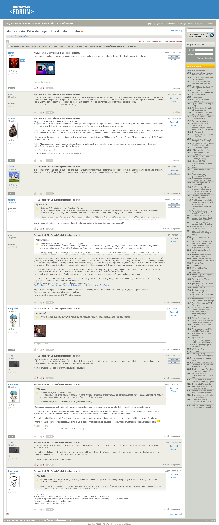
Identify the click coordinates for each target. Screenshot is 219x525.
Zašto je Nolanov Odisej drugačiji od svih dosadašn (202, 407)
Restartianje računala (200, 121)
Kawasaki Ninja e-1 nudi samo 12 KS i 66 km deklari (202, 129)
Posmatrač (13, 471)
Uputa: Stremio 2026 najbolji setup (202, 105)
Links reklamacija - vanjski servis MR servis (202, 118)
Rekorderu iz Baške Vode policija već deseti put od (202, 387)
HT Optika (196, 351)
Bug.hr (9, 23)
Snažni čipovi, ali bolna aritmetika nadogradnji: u (201, 188)
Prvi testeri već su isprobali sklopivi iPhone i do (202, 366)
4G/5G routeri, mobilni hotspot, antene (200, 153)
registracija (160, 24)
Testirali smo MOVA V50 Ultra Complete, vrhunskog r (203, 300)
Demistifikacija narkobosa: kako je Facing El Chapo (202, 212)
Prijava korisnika (196, 44)
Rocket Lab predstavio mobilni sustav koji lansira (202, 341)
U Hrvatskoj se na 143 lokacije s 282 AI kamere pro (203, 91)
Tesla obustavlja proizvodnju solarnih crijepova (203, 396)
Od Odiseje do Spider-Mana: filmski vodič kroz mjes (203, 144)
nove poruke (193, 24)
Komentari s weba (31, 23)
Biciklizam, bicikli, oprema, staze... (202, 326)
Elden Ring (196, 272)
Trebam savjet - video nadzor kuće (200, 124)
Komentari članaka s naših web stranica (60, 23)
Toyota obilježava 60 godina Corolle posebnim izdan (202, 276)
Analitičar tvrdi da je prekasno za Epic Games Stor (202, 401)
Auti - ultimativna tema (200, 215)
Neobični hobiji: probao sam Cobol (202, 295)
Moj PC (11, 88)
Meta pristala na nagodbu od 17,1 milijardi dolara (203, 255)
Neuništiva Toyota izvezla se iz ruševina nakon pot (202, 242)
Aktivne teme (194, 66)
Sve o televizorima (199, 95)
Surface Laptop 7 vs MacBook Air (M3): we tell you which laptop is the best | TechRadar (71, 285)
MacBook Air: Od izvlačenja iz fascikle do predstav (113, 46)
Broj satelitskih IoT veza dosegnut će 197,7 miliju (201, 140)
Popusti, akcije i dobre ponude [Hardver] (200, 158)
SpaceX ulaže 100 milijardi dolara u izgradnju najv (202, 219)
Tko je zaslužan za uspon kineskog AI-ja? (202, 291)
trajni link (176, 88)
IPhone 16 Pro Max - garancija (200, 269)
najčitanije (182, 24)
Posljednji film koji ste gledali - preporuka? (202, 135)
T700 (10, 356)
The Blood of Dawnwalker (202, 384)
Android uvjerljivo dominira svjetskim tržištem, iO (202, 113)
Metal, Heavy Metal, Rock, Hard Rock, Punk (202, 227)
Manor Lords (197, 97)
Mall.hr (194, 167)
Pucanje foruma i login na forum (201, 171)
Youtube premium (198, 288)
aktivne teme (171, 24)
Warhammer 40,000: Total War (202, 208)
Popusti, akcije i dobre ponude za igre (200, 100)
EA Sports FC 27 (198, 349)
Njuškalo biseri (197, 338)
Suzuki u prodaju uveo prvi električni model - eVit (202, 78)
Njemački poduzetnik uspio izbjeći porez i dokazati (202, 87)
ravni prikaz (158, 41)
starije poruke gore (174, 41)
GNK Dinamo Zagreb (200, 148)
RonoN (11, 53)
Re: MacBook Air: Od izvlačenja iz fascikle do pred (57, 167)
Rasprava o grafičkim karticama (200, 280)
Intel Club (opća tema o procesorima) (201, 184)
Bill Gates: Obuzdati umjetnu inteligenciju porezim (203, 109)
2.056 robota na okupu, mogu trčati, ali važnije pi (201, 247)
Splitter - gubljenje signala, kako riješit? (202, 345)
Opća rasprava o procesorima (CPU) (199, 175)
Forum (18, 23)
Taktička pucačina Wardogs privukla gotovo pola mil (203, 370)
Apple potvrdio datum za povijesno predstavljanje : (201, 192)
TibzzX (11, 167)
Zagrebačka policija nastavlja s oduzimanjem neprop (201, 233)
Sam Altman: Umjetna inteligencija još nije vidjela (202, 223)
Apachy (12, 118)
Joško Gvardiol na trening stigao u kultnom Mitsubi (202, 392)
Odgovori (174, 56)
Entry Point (13, 308)
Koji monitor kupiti (198, 70)
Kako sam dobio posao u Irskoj (201, 359)
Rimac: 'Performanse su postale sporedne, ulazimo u (203, 260)
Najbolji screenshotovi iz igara (201, 251)
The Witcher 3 (197, 132)
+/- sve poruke (144, 41)
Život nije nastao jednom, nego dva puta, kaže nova (202, 179)
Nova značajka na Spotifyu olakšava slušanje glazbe (202, 321)
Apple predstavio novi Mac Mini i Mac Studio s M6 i (202, 330)
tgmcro (11, 94)
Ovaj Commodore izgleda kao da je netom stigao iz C (202, 201)
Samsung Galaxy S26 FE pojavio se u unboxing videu (202, 355)
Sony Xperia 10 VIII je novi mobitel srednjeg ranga (202, 308)
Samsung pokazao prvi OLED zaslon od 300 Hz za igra (202, 375)
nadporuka (175, 193)
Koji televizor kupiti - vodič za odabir (202, 334)
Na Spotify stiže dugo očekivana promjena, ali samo (201, 314)
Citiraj (173, 60)
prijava (150, 24)
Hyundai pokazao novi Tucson (200, 238)
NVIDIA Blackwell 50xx (201, 150)
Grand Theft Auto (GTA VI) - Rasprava (203, 304)
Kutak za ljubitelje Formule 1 (203, 362)
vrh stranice (210, 520)
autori (202, 24)
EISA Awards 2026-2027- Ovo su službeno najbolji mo (203, 381)
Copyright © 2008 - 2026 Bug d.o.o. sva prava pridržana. (110, 524)
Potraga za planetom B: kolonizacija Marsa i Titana (202, 197)
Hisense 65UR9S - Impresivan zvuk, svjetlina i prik (202, 163)
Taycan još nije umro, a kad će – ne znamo (202, 284)
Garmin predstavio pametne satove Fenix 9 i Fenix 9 (203, 74)
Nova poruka (175, 31)
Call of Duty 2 (197, 266)
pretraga (209, 24)
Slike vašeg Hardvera (200, 318)
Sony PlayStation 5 (199, 263)
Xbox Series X (197, 204)
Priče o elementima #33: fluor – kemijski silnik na (201, 82)
